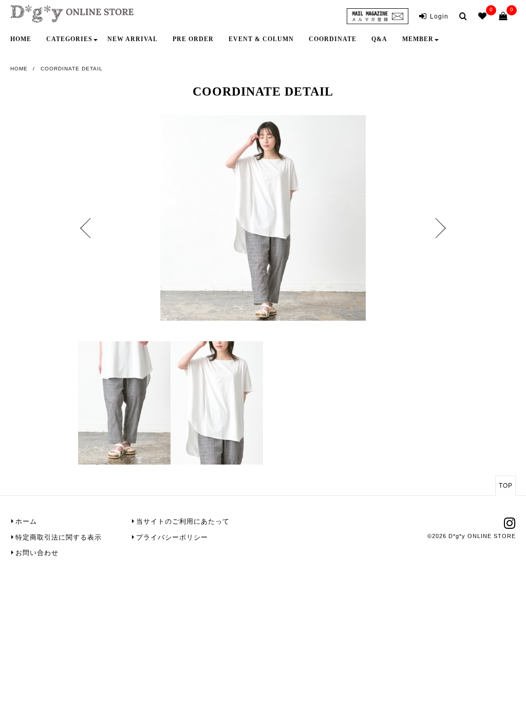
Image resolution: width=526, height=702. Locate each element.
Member (418, 39)
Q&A (379, 39)
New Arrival (132, 39)
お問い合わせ (37, 553)
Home (20, 39)
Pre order (193, 39)
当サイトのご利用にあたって (183, 521)
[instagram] (510, 526)
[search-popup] (465, 16)
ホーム (26, 521)
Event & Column (261, 39)
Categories (69, 39)
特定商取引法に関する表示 (58, 537)
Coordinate (332, 39)
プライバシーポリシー (172, 537)
